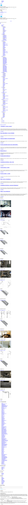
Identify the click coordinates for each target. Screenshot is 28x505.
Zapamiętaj (2, 11)
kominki (3, 421)
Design (4, 48)
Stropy (3, 28)
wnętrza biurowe (4, 456)
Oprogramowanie (5, 37)
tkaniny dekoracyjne (4, 454)
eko (2, 415)
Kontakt (2, 467)
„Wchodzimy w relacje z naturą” (6, 126)
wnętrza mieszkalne (4, 457)
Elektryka (4, 101)
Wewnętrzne (4, 73)
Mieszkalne (4, 49)
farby (3, 416)
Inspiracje (4, 38)
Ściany (3, 32)
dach (3, 410)
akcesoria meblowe (4, 403)
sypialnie (3, 451)
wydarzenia (3, 458)
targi (3, 453)
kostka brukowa (4, 423)
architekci (3, 404)
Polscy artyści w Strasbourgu (5, 179)
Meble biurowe (4, 57)
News (2, 25)
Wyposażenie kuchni (5, 51)
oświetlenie (3, 439)
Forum (2, 474)
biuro (3, 407)
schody (3, 448)
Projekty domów (5, 35)
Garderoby (4, 54)
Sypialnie (4, 53)
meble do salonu (4, 430)
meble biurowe (4, 428)
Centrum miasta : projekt (4, 167)
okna (3, 437)
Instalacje (3, 99)
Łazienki (4, 44)
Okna (3, 91)
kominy (3, 422)
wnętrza (3, 455)
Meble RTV (4, 63)
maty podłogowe (4, 426)
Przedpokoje (4, 47)
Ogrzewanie (3, 92)
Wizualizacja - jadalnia (2, 340)
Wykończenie (3, 76)
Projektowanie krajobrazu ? (5, 155)
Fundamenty (4, 27)
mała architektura (4, 427)
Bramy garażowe (5, 89)
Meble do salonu (5, 59)
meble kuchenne (4, 431)
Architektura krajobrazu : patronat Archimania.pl (9, 185)
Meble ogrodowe (5, 62)
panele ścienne (4, 442)
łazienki (3, 462)
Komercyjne (4, 42)
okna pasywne (4, 438)
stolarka (3, 449)
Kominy (4, 98)
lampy (3, 425)
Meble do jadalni (5, 58)
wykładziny (3, 459)
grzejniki (3, 418)
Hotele (3, 115)
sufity (3, 450)
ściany (3, 463)
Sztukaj (2, 469)
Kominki (4, 94)
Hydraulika (4, 104)
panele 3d (3, 441)
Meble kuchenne (5, 61)
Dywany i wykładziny (5, 78)
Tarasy (3, 107)
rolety (3, 447)
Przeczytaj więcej (25, 497)
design (3, 412)
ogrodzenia (3, 436)
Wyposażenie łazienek (5, 52)
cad (2, 409)
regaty (3, 446)
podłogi (3, 443)
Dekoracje (4, 79)
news (3, 434)
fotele (3, 417)
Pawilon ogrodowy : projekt (5, 173)
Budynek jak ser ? (3, 150)
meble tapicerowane (4, 433)
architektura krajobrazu (5, 405)
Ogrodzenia (4, 111)
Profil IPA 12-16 (2, 370)
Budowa (2, 477)
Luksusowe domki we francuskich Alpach (7, 138)
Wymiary (1, 320)
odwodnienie (3, 435)
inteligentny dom (4, 420)
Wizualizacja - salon (2, 380)
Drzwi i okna (3, 481)
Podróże (4, 113)
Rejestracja (3, 117)
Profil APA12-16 (2, 330)
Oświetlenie (3, 72)
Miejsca (4, 114)
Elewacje (4, 29)
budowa (3, 408)
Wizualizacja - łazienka (2, 350)
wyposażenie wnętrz (4, 460)
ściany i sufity (4, 464)
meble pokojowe (4, 432)
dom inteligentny (4, 413)
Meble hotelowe (4, 60)
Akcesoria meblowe (5, 64)
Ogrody (4, 106)
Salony (4, 46)
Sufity (3, 81)
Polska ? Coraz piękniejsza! (5, 191)
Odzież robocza (4, 30)
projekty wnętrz (4, 445)
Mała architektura (5, 36)
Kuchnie (4, 43)
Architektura (4, 39)
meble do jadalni (4, 429)
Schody (4, 80)
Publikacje (3, 1)
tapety (3, 452)
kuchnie (3, 424)
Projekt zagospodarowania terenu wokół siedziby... (9, 144)
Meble (2, 56)
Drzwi (3, 88)
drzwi (3, 414)
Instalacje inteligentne (5, 100)
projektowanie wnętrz (4, 444)
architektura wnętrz (4, 406)
